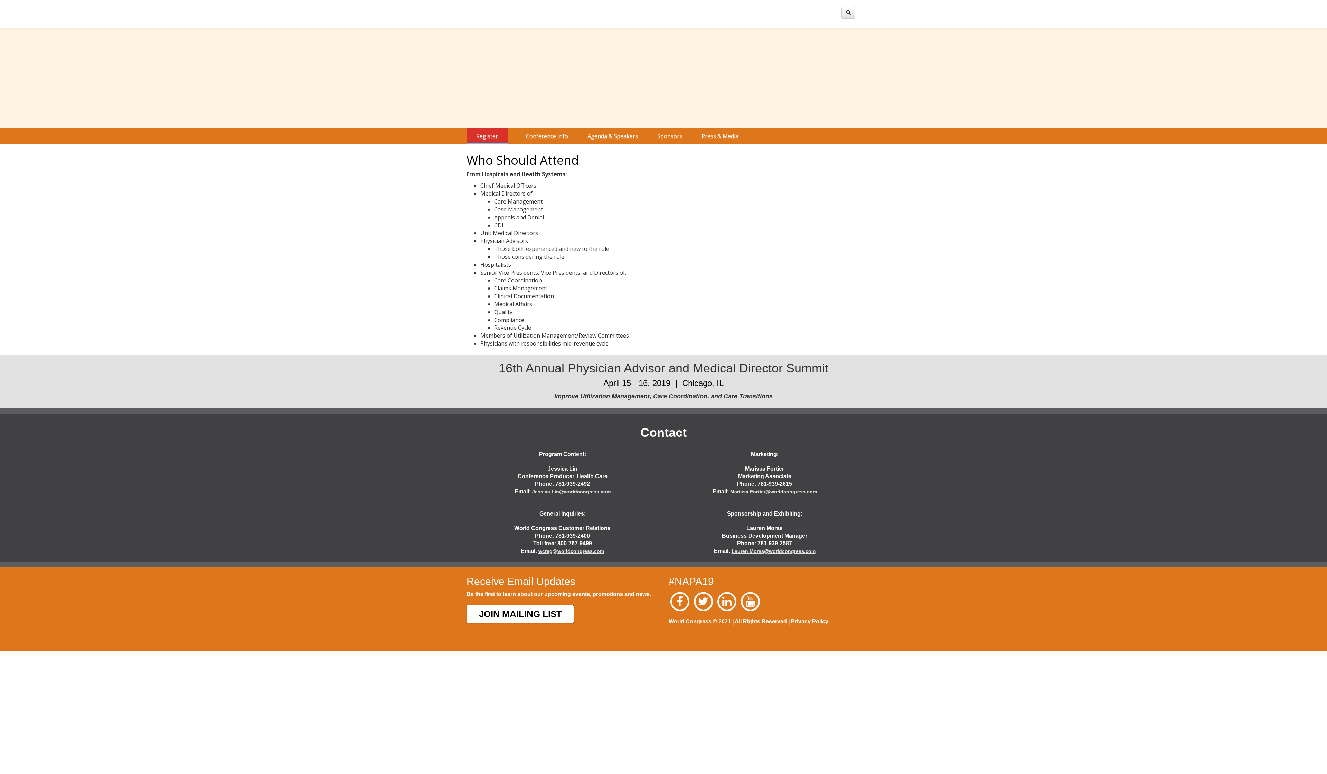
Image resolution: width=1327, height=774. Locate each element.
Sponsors (669, 136)
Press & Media (720, 136)
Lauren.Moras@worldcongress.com (774, 551)
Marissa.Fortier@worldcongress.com (773, 491)
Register (487, 136)
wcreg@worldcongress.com (571, 551)
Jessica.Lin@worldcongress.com (571, 491)
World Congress (480, 13)
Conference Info (547, 136)
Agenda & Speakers (612, 136)
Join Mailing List (520, 614)
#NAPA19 (691, 581)
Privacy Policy (809, 621)
